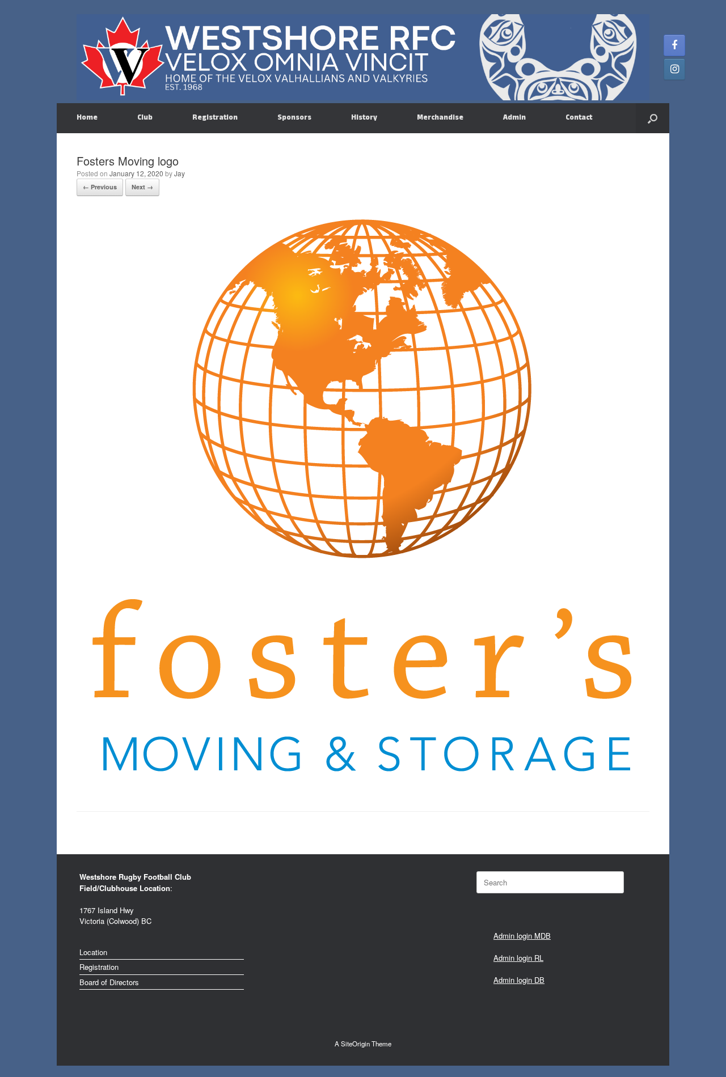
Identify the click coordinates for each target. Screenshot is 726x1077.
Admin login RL (518, 957)
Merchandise (440, 118)
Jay (179, 173)
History (364, 118)
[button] (652, 118)
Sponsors (294, 118)
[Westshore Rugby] (363, 57)
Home (87, 118)
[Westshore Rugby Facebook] (674, 45)
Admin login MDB (522, 935)
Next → (142, 187)
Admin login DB (518, 979)
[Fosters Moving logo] (360, 782)
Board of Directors (109, 982)
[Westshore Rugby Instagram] (674, 69)
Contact (578, 118)
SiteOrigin (355, 1043)
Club (145, 118)
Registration (215, 118)
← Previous (100, 187)
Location (93, 952)
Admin (514, 118)
